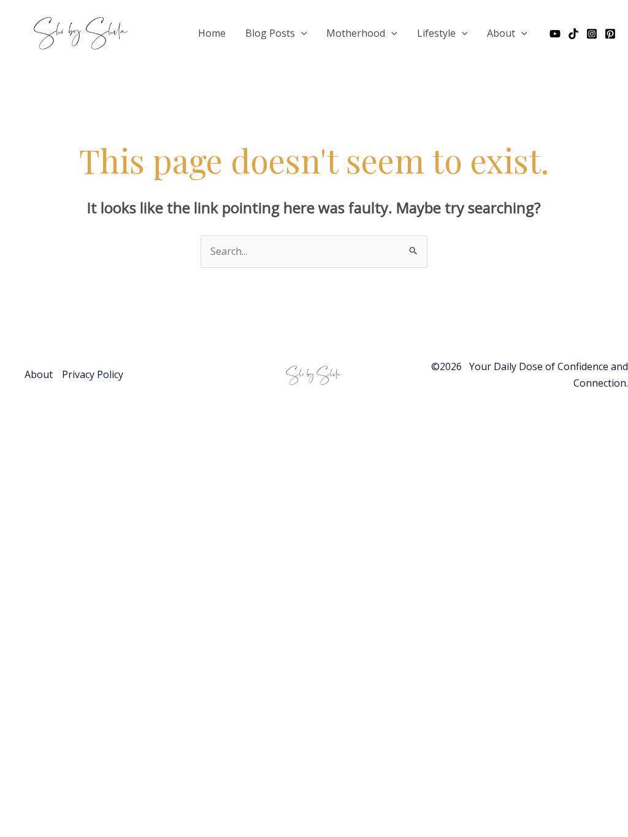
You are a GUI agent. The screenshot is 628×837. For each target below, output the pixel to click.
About (501, 33)
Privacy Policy (92, 374)
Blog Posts (270, 33)
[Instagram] (591, 33)
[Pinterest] (610, 33)
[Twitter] (573, 33)
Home (212, 33)
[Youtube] (555, 33)
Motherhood (355, 33)
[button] (301, 33)
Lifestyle (436, 33)
